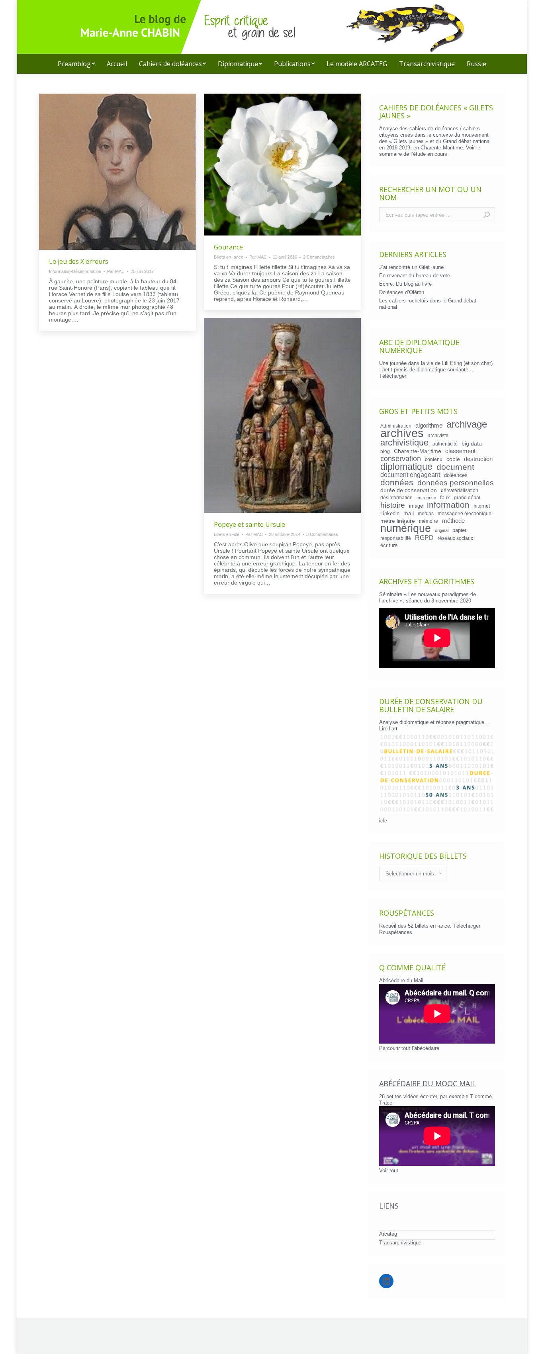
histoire (392, 505)
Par (116, 271)
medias (426, 513)
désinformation (396, 497)
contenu (433, 459)
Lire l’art (388, 729)
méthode (453, 521)
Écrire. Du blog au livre (405, 284)
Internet (482, 505)
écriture (388, 545)
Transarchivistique (400, 1243)
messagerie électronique (464, 513)
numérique (405, 528)
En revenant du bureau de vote (414, 276)
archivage (466, 424)
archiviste (438, 435)
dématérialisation (459, 490)
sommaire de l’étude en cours (413, 154)
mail (408, 513)
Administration (395, 425)
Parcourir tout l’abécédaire (409, 1048)
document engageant (410, 474)
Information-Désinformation (75, 271)
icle (383, 821)
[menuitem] (76, 64)
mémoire (428, 521)
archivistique (404, 443)
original (441, 530)
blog (385, 451)
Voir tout (388, 1170)
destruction (478, 459)
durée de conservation (408, 490)
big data (472, 443)
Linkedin (389, 513)
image (416, 506)
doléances (456, 475)
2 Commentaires (319, 257)
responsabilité (395, 538)
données (396, 482)
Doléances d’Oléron (401, 292)
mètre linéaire (397, 521)
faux (445, 497)
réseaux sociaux (455, 538)
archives (402, 433)
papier (459, 530)
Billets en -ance (228, 257)
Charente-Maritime (417, 451)
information (448, 505)
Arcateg (388, 1234)
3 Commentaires (322, 534)
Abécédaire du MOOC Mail (427, 1083)
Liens (389, 1206)
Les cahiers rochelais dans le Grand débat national (427, 304)
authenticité (445, 443)
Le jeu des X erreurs (78, 261)
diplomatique (406, 466)
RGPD (424, 537)
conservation (400, 458)
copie (453, 459)
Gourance (228, 247)
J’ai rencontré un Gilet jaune (411, 267)
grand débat (467, 497)
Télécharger (392, 376)
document (455, 467)
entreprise (426, 497)
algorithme (428, 425)
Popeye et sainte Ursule (249, 524)
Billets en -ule (226, 534)
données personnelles (455, 483)
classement (460, 451)
